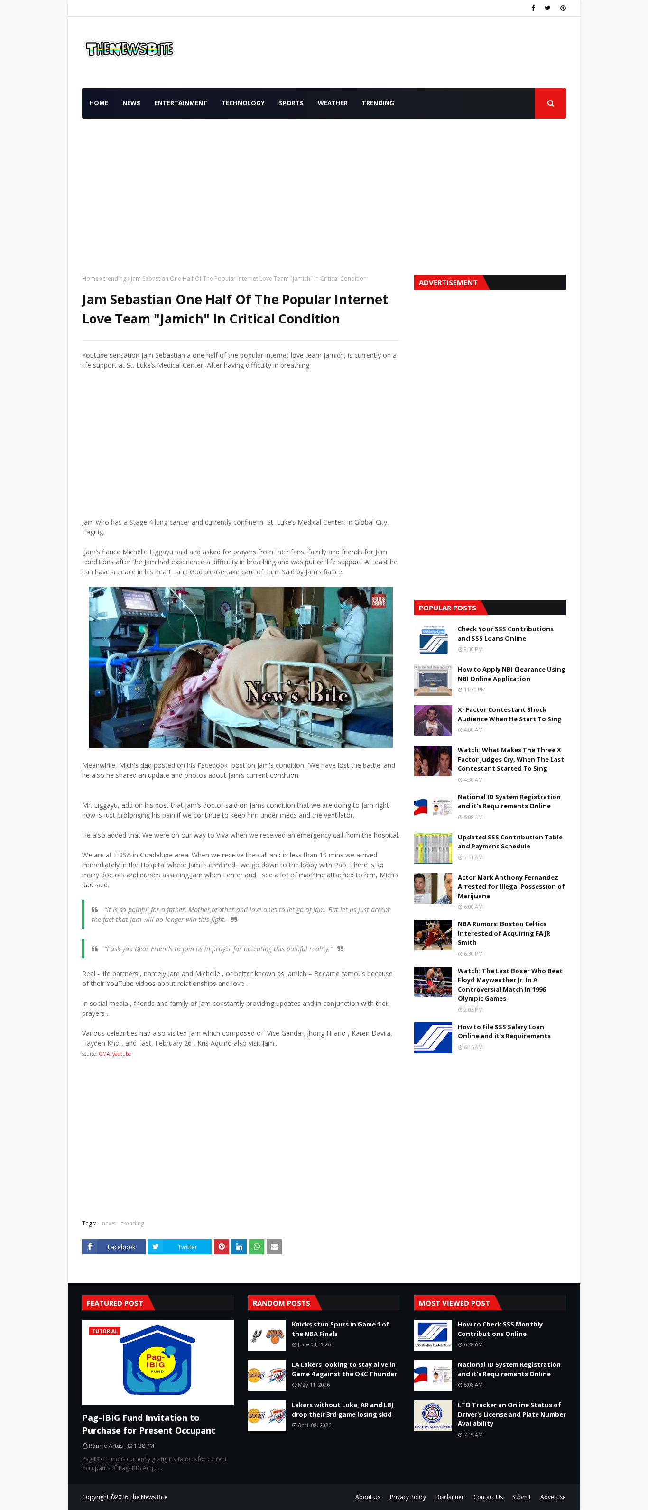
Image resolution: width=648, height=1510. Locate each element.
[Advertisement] (324, 194)
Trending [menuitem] (378, 103)
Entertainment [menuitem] (181, 103)
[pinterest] (562, 8)
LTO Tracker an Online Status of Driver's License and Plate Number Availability (512, 1413)
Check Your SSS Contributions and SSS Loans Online (506, 634)
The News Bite (148, 1497)
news (109, 1223)
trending (114, 279)
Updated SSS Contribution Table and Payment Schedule (510, 842)
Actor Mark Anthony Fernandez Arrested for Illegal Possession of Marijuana (511, 886)
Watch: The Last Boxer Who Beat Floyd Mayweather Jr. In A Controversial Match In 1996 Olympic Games (510, 985)
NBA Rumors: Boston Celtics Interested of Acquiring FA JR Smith (504, 933)
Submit (521, 1497)
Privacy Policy (408, 1497)
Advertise (553, 1497)
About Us (367, 1497)
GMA (104, 1053)
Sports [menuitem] (291, 103)
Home (90, 279)
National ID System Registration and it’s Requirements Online (509, 801)
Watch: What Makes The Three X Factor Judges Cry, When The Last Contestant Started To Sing (511, 759)
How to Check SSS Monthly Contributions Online (500, 1329)
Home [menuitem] (98, 103)
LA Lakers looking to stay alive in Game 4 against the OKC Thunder (344, 1369)
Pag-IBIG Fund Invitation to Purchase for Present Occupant (148, 1424)
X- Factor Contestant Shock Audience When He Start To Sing (510, 714)
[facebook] (533, 8)
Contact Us (488, 1497)
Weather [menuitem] (333, 103)
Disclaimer (449, 1497)
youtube (121, 1053)
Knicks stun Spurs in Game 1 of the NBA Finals (340, 1329)
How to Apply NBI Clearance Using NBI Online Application (511, 674)
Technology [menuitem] (243, 103)
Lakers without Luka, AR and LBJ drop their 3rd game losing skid (342, 1409)
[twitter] (547, 8)
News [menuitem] (131, 103)
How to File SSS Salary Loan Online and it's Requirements (504, 1031)
